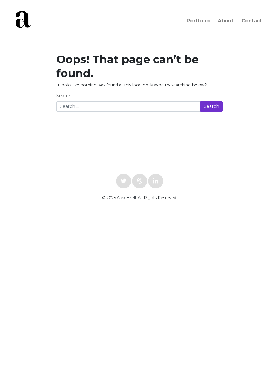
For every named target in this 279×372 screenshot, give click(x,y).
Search (64, 95)
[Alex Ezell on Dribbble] (139, 181)
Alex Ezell (126, 197)
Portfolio (198, 21)
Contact (252, 21)
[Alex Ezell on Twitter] (123, 181)
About (225, 21)
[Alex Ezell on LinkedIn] (155, 181)
